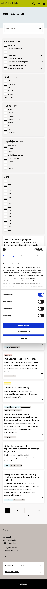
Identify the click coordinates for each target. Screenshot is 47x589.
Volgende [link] (23, 515)
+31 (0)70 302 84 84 (10, 547)
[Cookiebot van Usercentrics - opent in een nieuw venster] (34, 249)
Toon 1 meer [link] (9, 97)
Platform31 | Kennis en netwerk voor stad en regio (9, 3)
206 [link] (38, 510)
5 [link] (26, 510)
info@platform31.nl (10, 550)
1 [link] (7, 510)
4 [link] (22, 510)
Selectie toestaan (23, 332)
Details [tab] (23, 256)
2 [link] (12, 510)
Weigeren (23, 338)
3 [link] (17, 510)
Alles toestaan (23, 325)
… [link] (32, 510)
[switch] (41, 301)
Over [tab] (38, 256)
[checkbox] (23, 45)
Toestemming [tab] (8, 256)
